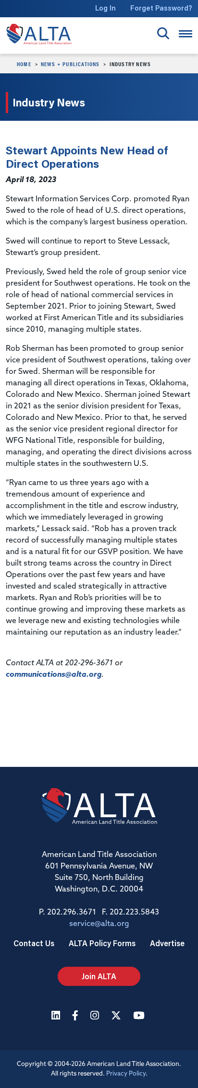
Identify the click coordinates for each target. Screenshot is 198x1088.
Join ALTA (99, 976)
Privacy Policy (126, 1074)
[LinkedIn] (56, 1016)
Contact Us (33, 943)
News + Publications (70, 63)
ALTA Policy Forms (102, 943)
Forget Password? (161, 7)
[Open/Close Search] (163, 33)
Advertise (167, 943)
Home (24, 63)
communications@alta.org (53, 675)
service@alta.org (99, 924)
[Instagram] (95, 1016)
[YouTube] (140, 1016)
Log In (105, 7)
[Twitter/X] (117, 1016)
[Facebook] (76, 1016)
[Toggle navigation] (185, 33)
